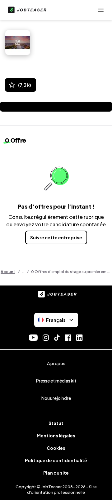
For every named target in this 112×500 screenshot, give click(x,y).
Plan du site (56, 473)
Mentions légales (56, 435)
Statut (56, 423)
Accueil (8, 271)
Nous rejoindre (56, 398)
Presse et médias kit (56, 380)
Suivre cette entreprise (56, 237)
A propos (56, 363)
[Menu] (100, 10)
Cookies (56, 448)
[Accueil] (26, 10)
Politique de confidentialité (56, 460)
